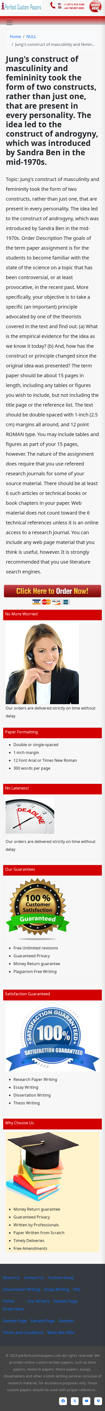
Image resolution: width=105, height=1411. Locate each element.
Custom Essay (61, 1277)
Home (15, 36)
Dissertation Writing (21, 1289)
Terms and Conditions (23, 1332)
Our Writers (39, 1301)
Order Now (13, 1309)
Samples (66, 1320)
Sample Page (65, 1301)
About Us (11, 1277)
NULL (31, 36)
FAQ (77, 1289)
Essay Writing (56, 1289)
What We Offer (61, 1332)
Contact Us (34, 1277)
